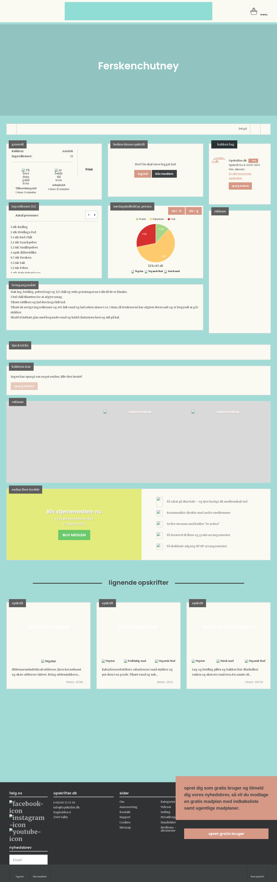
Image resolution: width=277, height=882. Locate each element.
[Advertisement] (239, 271)
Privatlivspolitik (171, 817)
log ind (143, 174)
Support (124, 817)
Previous (16, 441)
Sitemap (125, 827)
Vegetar (139, 271)
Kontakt (124, 812)
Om (121, 802)
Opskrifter (27, 16)
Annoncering (128, 807)
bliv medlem (164, 174)
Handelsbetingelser (174, 822)
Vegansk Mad (155, 271)
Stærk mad (173, 271)
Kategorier (168, 802)
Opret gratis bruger (226, 833)
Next (261, 441)
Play (10, 441)
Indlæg (165, 812)
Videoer (166, 807)
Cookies (124, 822)
